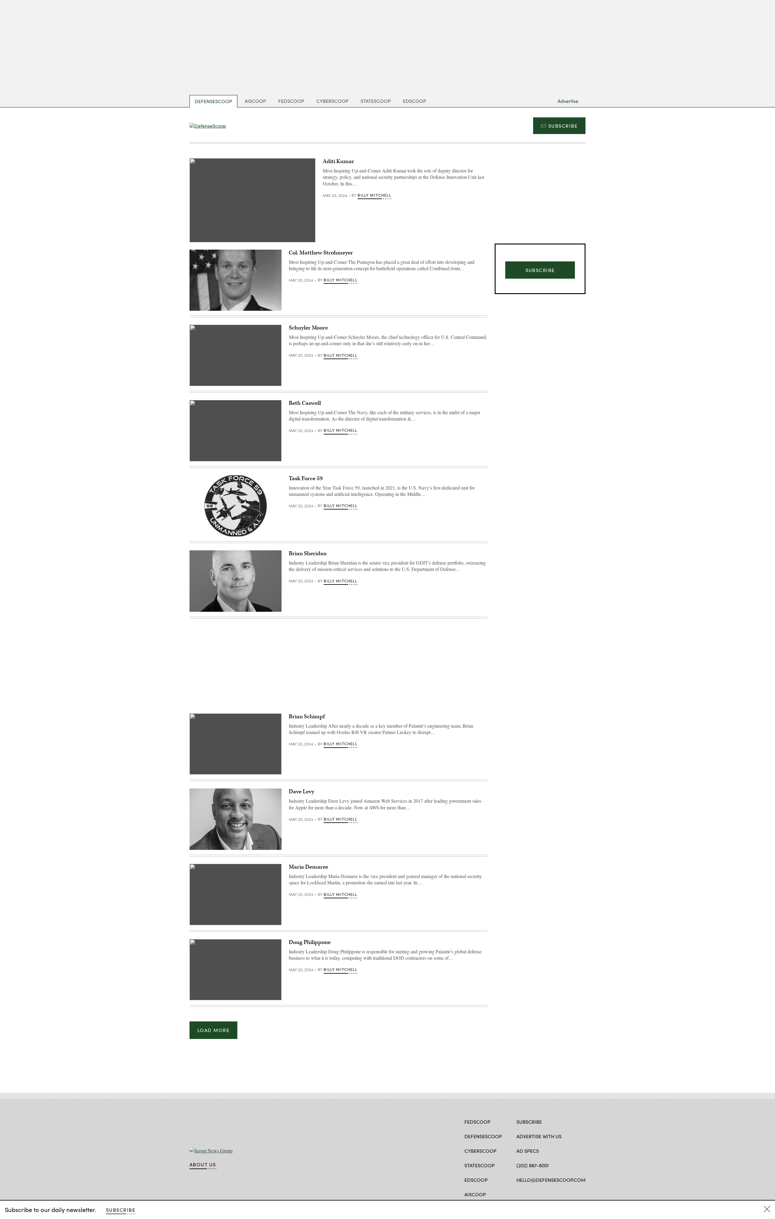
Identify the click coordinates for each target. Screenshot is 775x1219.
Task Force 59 (306, 478)
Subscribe (563, 126)
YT (553, 1194)
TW (531, 1194)
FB (519, 1194)
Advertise (568, 101)
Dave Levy (301, 791)
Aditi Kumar (338, 161)
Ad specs (527, 1151)
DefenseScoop (213, 101)
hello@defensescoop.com (550, 1180)
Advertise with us (539, 1136)
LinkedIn (543, 1194)
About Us (203, 1165)
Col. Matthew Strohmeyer (321, 253)
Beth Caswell (305, 403)
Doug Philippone (310, 942)
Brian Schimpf (307, 716)
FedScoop (291, 101)
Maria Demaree (308, 867)
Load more (213, 1030)
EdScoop (414, 101)
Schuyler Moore (308, 328)
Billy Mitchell (374, 195)
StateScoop (376, 101)
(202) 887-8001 (532, 1165)
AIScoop (255, 101)
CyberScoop (332, 101)
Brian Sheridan (308, 553)
